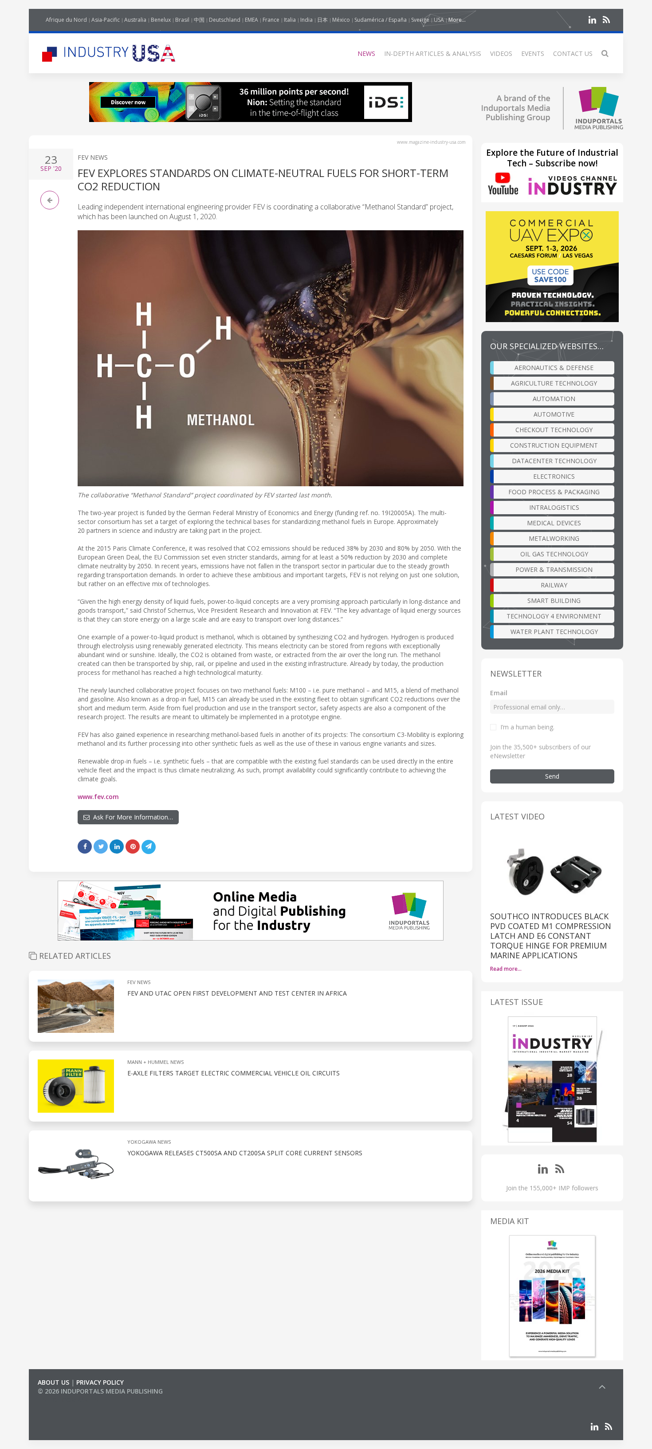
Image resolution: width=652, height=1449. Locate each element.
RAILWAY (554, 585)
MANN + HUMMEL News (155, 1062)
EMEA (251, 20)
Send (552, 776)
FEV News (93, 157)
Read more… (506, 969)
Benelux (161, 20)
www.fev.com (98, 796)
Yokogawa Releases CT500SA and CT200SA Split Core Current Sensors (244, 1153)
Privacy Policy (100, 1382)
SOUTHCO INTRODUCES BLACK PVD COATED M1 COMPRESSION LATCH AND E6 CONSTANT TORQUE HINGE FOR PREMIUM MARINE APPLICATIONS (550, 936)
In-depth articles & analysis (432, 53)
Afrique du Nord (66, 20)
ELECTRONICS (554, 476)
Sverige (420, 20)
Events (532, 53)
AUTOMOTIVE (554, 414)
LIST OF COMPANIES (68, 1400)
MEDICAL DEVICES (554, 523)
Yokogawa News (149, 1141)
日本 (322, 20)
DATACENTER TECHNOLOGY (554, 461)
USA (439, 20)
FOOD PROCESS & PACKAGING (554, 492)
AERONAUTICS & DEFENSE (554, 367)
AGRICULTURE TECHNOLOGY (554, 383)
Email (498, 693)
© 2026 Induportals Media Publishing (100, 1391)
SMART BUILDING (554, 600)
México (341, 20)
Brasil (182, 20)
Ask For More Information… (131, 817)
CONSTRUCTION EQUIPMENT (554, 445)
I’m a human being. (527, 727)
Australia (135, 20)
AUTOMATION (554, 398)
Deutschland (224, 20)
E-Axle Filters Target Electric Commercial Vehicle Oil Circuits (233, 1073)
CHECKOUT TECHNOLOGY (554, 429)
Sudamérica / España (380, 20)
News (366, 53)
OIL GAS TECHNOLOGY (554, 554)
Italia (290, 20)
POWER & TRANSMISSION (554, 569)
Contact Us (573, 53)
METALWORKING (554, 538)
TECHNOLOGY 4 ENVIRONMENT (554, 616)
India (306, 20)
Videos (501, 53)
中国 (199, 20)
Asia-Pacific (105, 20)
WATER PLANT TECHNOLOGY (554, 631)
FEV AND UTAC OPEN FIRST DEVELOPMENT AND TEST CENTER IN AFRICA (237, 993)
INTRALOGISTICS (554, 507)
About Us (53, 1382)
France (271, 20)
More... (457, 20)
